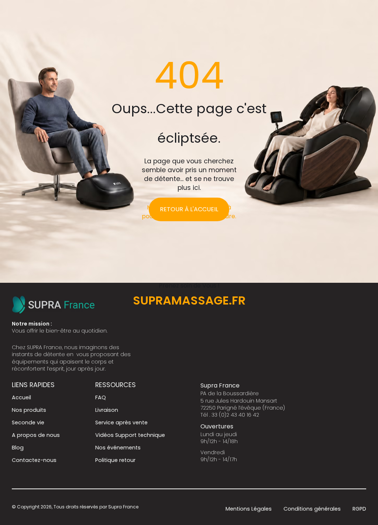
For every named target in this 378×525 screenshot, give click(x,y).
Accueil (21, 397)
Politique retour (115, 460)
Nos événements (118, 447)
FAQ (100, 397)
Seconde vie (28, 422)
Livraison (106, 410)
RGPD (359, 508)
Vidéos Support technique (130, 435)
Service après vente (121, 422)
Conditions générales (312, 508)
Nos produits (29, 410)
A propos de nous (36, 435)
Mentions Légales (249, 508)
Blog (18, 447)
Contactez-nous (34, 460)
